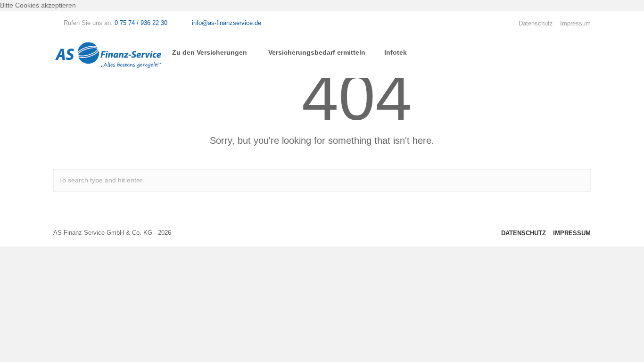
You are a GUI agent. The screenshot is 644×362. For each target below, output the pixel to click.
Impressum (575, 23)
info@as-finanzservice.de (226, 22)
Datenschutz (536, 23)
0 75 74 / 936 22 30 (141, 22)
